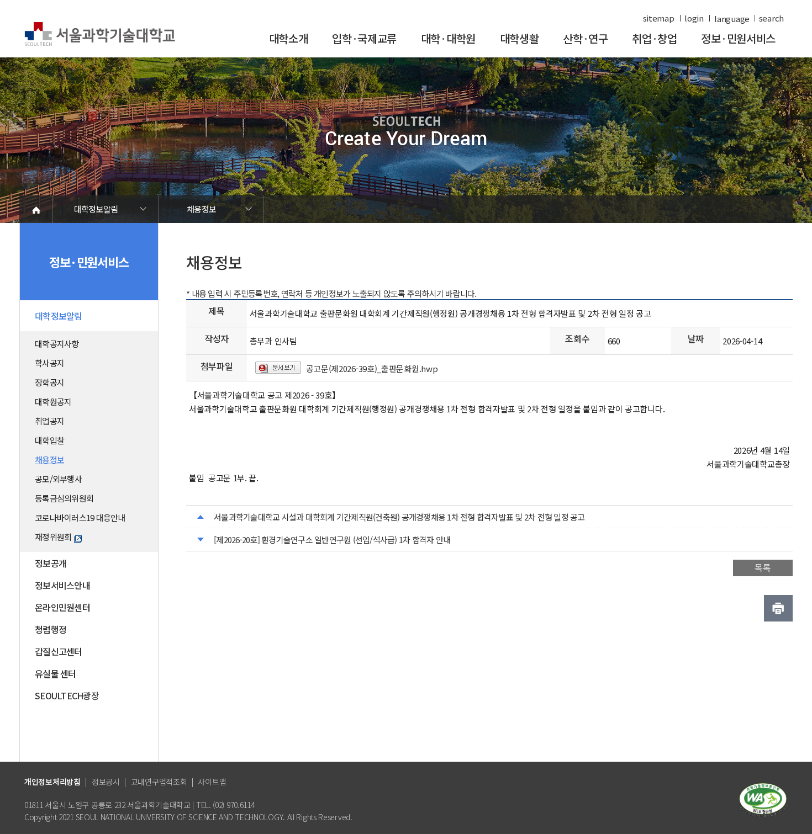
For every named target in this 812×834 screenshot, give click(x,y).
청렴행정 (50, 629)
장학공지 (49, 382)
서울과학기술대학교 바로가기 (99, 34)
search (771, 18)
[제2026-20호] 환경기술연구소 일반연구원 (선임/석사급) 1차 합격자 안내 (332, 539)
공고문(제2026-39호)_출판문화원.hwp (372, 368)
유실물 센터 (55, 673)
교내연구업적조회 (159, 781)
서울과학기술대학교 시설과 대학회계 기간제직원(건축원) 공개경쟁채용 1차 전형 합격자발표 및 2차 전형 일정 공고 (399, 517)
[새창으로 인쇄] (778, 608)
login (694, 18)
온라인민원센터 (62, 607)
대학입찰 (49, 440)
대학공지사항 (57, 343)
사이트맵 (212, 781)
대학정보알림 (96, 209)
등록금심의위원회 (64, 498)
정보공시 (106, 781)
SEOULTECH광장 (67, 695)
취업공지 (49, 421)
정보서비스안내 (62, 585)
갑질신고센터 (58, 651)
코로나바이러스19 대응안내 (80, 517)
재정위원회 (53, 537)
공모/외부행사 (58, 479)
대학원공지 (53, 401)
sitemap (658, 18)
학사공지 (49, 363)
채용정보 (201, 209)
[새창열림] (763, 799)
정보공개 (50, 563)
